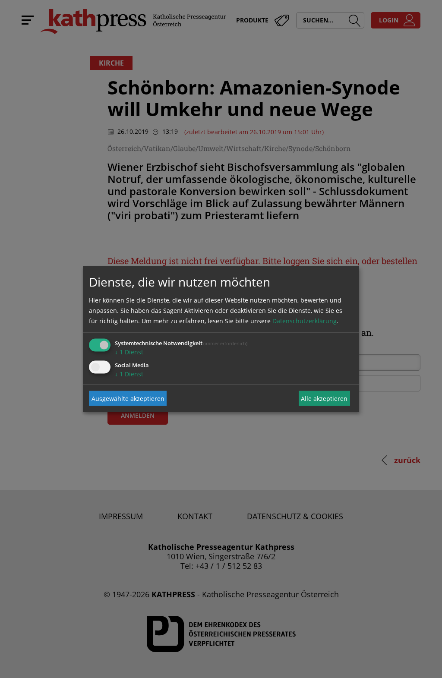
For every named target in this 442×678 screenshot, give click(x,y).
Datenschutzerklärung (304, 321)
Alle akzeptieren (324, 398)
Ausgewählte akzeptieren (128, 398)
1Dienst (129, 352)
